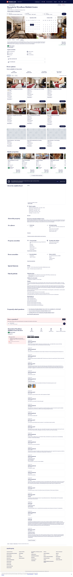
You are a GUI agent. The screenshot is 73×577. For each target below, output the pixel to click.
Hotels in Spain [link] (9, 562)
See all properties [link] (12, 4)
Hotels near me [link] (58, 556)
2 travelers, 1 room (49, 14)
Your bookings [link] (21, 553)
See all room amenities (31, 261)
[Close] (71, 574)
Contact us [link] (20, 556)
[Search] (64, 324)
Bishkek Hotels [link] (16, 543)
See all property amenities (31, 250)
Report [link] (11, 342)
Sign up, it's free (62, 181)
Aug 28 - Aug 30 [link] (44, 72)
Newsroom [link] (33, 557)
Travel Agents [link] (33, 560)
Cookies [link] (45, 559)
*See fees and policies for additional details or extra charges (36, 236)
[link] (64, 5)
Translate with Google (31, 381)
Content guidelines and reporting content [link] (48, 561)
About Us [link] (57, 553)
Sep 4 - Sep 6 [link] (59, 72)
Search (64, 13)
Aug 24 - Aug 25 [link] (14, 72)
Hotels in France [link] (9, 561)
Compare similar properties (37, 175)
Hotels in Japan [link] (9, 564)
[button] (31, 23)
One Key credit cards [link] (59, 559)
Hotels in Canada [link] (9, 556)
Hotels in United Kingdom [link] (10, 559)
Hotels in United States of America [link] (12, 553)
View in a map (30, 203)
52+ (64, 37)
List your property (49, 1)
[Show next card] (65, 163)
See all (8, 56)
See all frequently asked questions (33, 314)
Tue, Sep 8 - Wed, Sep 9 (31, 14)
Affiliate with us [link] (33, 554)
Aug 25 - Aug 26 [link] (29, 72)
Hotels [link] (8, 543)
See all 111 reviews (10, 47)
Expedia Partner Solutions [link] (35, 555)
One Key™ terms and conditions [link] (48, 556)
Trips (59, 1)
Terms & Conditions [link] (46, 553)
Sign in (65, 1)
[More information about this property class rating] (11, 8)
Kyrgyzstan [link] (11, 543)
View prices (22, 101)
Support (55, 1)
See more (28, 215)
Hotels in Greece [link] (9, 567)
